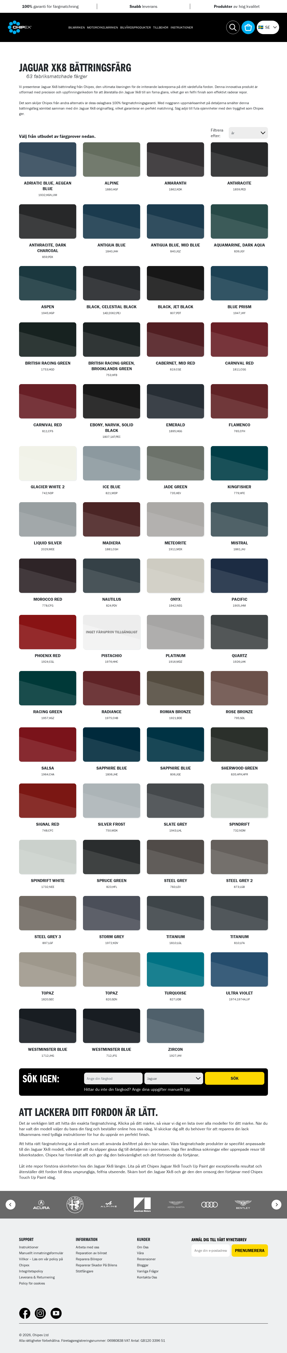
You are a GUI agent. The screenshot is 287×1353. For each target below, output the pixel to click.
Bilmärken (76, 27)
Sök (235, 1078)
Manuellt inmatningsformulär (41, 1253)
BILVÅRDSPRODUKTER (135, 27)
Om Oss (142, 1247)
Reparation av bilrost (91, 1253)
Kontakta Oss (147, 1277)
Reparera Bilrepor (89, 1259)
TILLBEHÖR (160, 27)
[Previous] (10, 1205)
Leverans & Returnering (37, 1277)
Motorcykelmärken (102, 27)
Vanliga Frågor (148, 1271)
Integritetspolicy (31, 1271)
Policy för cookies (32, 1283)
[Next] (276, 1205)
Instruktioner (182, 27)
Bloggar (142, 1265)
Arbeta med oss (87, 1247)
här (187, 1089)
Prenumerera (250, 1250)
